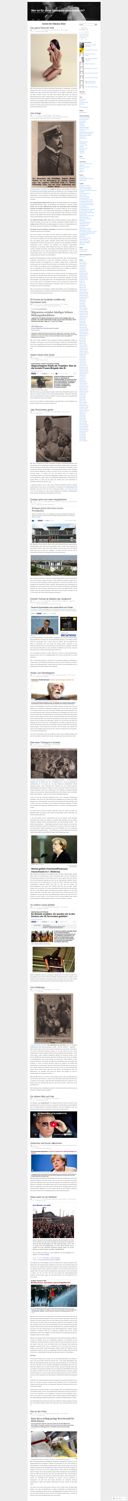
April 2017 (81, 285)
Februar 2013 (82, 364)
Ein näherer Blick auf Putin (42, 1096)
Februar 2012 (82, 383)
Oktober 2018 (82, 276)
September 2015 (83, 316)
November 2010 (82, 407)
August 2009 (82, 431)
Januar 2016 (82, 309)
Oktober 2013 (82, 351)
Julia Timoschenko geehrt (41, 409)
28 (81, 37)
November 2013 (82, 349)
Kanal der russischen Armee (85, 163)
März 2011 (81, 400)
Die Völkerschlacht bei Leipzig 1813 (87, 209)
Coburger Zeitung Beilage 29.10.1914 (41, 780)
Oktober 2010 (82, 408)
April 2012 (81, 380)
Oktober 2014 (82, 332)
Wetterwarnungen (83, 251)
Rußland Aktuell (82, 180)
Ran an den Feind (38, 1411)
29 (82, 37)
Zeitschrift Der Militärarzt (84, 242)
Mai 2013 (81, 359)
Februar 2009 (82, 440)
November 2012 (82, 368)
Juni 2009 (81, 434)
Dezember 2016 (82, 292)
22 (82, 36)
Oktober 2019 (82, 263)
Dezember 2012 (82, 367)
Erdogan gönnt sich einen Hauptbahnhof (48, 499)
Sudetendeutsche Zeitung (85, 228)
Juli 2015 (81, 319)
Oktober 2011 (82, 389)
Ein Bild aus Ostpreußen (52, 116)
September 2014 (83, 333)
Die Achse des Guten (84, 119)
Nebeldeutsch (82, 137)
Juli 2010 (81, 413)
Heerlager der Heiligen (84, 127)
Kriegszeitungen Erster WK (85, 218)
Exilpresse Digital (83, 214)
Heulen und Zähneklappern (42, 673)
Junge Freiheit (82, 177)
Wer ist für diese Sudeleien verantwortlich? (58, 10)
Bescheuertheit (48, 601)
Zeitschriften (82, 244)
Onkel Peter (87, 58)
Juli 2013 (81, 356)
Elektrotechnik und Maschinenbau (86, 212)
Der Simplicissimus (83, 206)
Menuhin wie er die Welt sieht (85, 133)
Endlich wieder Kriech (93, 50)
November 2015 (82, 313)
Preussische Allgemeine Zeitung (86, 178)
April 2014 (81, 341)
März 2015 (81, 324)
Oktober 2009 (82, 428)
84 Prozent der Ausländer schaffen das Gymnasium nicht (48, 305)
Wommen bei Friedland (56, 118)
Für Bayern (81, 124)
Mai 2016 (81, 303)
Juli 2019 (81, 266)
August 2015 (82, 317)
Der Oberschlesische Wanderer (86, 202)
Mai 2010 (81, 416)
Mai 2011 (81, 397)
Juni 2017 (81, 282)
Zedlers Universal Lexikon (84, 241)
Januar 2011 (82, 404)
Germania (92, 63)
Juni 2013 (81, 357)
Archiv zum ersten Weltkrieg (85, 188)
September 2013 (83, 352)
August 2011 (82, 392)
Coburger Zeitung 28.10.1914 (38, 1045)
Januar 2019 (82, 271)
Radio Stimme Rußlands (84, 166)
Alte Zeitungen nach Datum (85, 187)
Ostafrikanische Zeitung (84, 223)
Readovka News (82, 112)
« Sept (81, 39)
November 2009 (82, 426)
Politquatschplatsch (83, 141)
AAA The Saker (82, 99)
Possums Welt (82, 143)
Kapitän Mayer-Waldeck (63, 116)
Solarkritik (81, 146)
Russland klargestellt (83, 107)
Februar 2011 (82, 402)
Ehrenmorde (82, 256)
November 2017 (82, 279)
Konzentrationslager (34, 118)
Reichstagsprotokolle (83, 225)
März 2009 (81, 439)
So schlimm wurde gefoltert (42, 905)
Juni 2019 (81, 268)
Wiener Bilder (82, 236)
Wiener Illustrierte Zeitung (84, 237)
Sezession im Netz (83, 144)
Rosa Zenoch (39, 413)
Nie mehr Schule (82, 138)
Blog (33, 19)
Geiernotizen (82, 125)
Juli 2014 (81, 336)
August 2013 (82, 354)
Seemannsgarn (94, 73)
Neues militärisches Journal (85, 222)
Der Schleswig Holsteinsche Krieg (86, 204)
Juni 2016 (81, 301)
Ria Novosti (81, 103)
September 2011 (83, 391)
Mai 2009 (81, 435)
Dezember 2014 (82, 329)
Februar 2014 (82, 344)
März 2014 (81, 343)
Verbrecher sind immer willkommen (46, 1143)
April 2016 (81, 305)
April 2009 (81, 437)
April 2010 (81, 418)
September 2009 (83, 429)
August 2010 (82, 412)
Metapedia (81, 165)
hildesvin (87, 63)
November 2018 (82, 274)
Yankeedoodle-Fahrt (83, 239)
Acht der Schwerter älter (84, 117)
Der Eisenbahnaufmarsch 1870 (86, 201)
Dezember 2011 (82, 386)
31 (85, 37)
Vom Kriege (35, 113)
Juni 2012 (81, 376)
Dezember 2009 (82, 424)
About (38, 19)
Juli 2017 (81, 281)
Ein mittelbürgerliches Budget (85, 210)
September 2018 (83, 277)
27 (80, 37)
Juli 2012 (81, 375)
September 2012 (83, 372)
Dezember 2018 (82, 273)
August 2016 (82, 298)
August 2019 (82, 265)
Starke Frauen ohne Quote (42, 355)
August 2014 (82, 335)
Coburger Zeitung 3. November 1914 (40, 189)
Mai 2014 (81, 340)
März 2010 (81, 420)
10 (85, 32)
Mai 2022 (81, 261)
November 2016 (82, 293)
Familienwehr (82, 122)
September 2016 (83, 297)
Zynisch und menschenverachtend (52, 30)
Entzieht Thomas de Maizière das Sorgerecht (50, 599)
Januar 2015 (82, 327)
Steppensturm (82, 149)
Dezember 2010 (82, 405)
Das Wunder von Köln (41, 1200)
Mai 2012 (81, 378)
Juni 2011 (81, 396)
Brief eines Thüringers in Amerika (45, 742)
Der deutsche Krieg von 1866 (85, 199)
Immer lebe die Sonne (84, 129)
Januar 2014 (82, 346)
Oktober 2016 (82, 295)
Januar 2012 (82, 384)
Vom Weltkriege (37, 987)
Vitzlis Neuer (82, 152)
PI (79, 140)
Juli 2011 (81, 394)
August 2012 (82, 373)
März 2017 (81, 287)
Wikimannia (81, 171)
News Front (81, 100)
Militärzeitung (82, 220)
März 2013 (81, 362)
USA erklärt (81, 151)
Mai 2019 (81, 269)
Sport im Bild (82, 226)
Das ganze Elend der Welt (42, 28)
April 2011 (81, 399)
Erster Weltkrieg (48, 115)
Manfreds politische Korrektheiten (86, 132)
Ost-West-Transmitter (83, 102)
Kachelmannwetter (83, 249)
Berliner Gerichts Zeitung (84, 193)
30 (84, 37)
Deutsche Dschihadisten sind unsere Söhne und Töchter (48, 603)
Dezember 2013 (82, 348)
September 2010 (83, 410)
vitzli (86, 50)
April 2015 (81, 322)
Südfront (81, 170)
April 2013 (81, 360)
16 (84, 34)
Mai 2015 (81, 321)
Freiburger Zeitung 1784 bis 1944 (86, 215)
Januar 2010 (82, 423)
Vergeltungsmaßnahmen (44, 118)
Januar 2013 (82, 365)
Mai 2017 (81, 284)
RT (80, 105)
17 (85, 34)
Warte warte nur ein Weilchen (43, 1197)
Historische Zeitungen (84, 217)
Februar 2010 (82, 421)
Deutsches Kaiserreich (84, 207)
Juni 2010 (81, 415)
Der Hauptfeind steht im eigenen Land (53, 356)
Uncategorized (48, 1098)
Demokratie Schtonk (49, 411)
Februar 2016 (82, 308)
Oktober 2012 (82, 370)
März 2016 (81, 306)
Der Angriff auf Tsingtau (41, 116)
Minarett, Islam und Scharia (85, 135)
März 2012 (81, 381)
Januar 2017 (82, 290)
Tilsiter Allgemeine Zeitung (85, 230)
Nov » (86, 39)
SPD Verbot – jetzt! (83, 148)
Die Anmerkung (82, 121)
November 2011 (82, 388)
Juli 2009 (81, 432)
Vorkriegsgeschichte (83, 234)
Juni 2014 (81, 338)
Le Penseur (81, 130)
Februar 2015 (82, 325)
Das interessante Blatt (84, 198)
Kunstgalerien (82, 158)
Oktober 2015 (82, 314)
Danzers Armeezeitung (84, 196)
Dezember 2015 (82, 311)
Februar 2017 (82, 289)
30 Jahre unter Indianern (84, 185)
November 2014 (82, 330)
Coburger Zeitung (83, 194)
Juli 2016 (81, 300)
